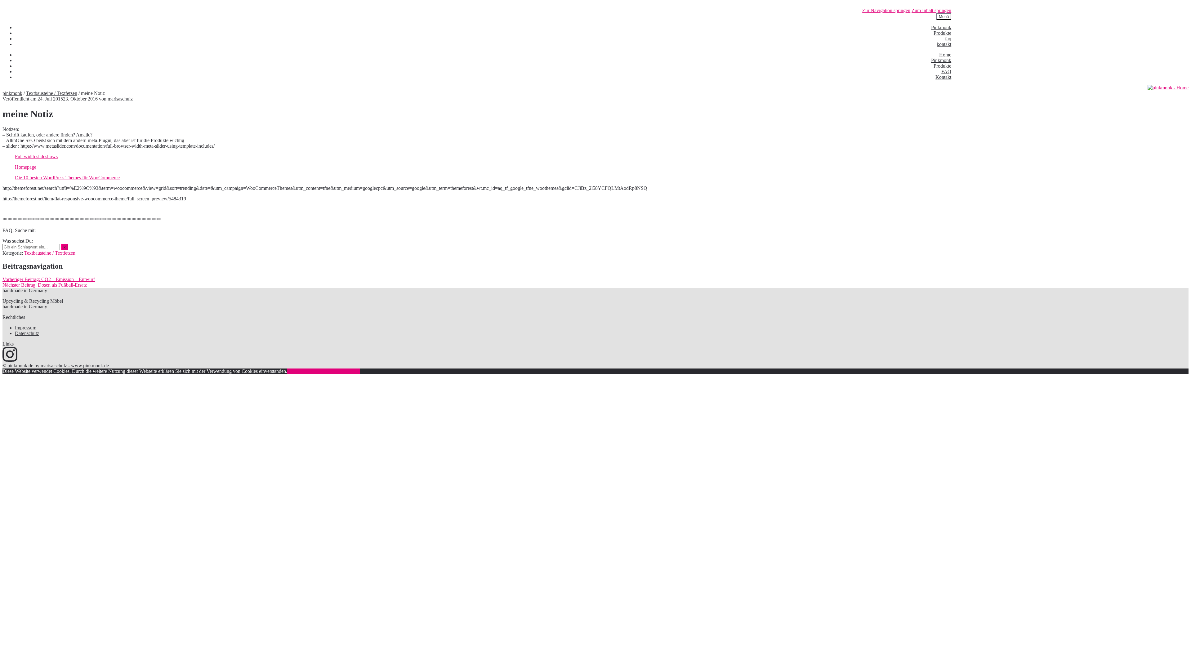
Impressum (25, 327)
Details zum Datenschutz (335, 371)
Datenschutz (27, 333)
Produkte (942, 33)
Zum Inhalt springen (931, 10)
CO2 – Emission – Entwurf (48, 279)
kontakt (944, 44)
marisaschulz (120, 98)
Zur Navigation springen (886, 10)
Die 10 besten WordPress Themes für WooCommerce (67, 177)
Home (945, 54)
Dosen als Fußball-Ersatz (44, 285)
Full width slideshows (36, 156)
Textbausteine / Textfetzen (51, 93)
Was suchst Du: (17, 240)
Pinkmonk (941, 27)
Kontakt (943, 77)
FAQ (946, 71)
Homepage (25, 167)
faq (948, 38)
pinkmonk (12, 93)
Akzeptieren (299, 371)
